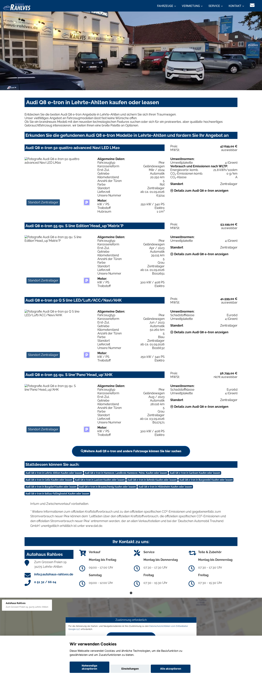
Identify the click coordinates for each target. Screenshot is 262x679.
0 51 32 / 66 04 (45, 582)
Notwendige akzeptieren (89, 667)
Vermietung (191, 6)
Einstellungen (130, 668)
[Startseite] (16, 6)
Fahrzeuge (165, 6)
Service (214, 6)
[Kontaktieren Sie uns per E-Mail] (252, 5)
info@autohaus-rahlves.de (53, 574)
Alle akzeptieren (170, 668)
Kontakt (235, 6)
